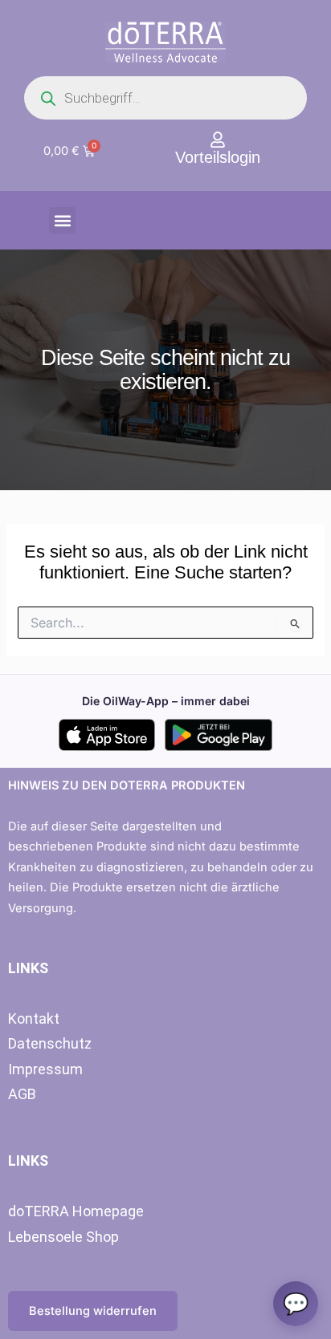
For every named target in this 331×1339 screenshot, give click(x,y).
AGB (22, 1093)
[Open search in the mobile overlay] (165, 98)
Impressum (45, 1069)
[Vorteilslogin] (218, 140)
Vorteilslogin (217, 157)
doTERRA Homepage (76, 1211)
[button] (62, 220)
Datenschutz (50, 1043)
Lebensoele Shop (63, 1236)
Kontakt (33, 1018)
